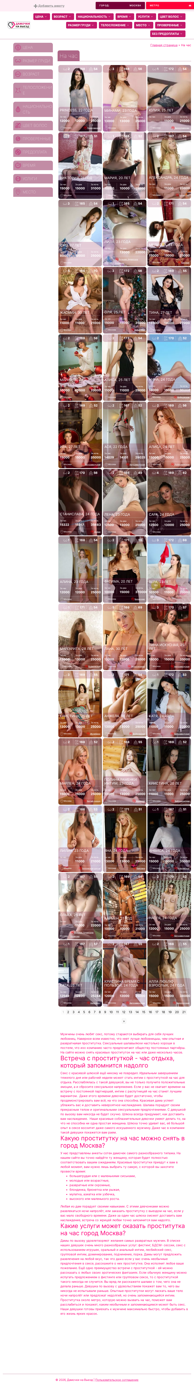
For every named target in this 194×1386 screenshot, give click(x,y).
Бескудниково (182, 127)
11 (117, 1012)
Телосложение (113, 25)
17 (156, 1012)
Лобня (97, 531)
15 (143, 1012)
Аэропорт (95, 1003)
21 (183, 1012)
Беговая (185, 262)
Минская (140, 801)
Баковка (141, 868)
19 (170, 1012)
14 (137, 1012)
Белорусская (182, 1003)
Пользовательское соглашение (116, 1380)
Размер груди (79, 25)
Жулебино (95, 733)
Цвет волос (169, 16)
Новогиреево (138, 666)
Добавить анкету (51, 6)
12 (123, 1012)
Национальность (92, 16)
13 (130, 1012)
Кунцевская (183, 868)
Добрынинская (181, 464)
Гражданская (93, 127)
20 (177, 1012)
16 (150, 1012)
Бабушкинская (182, 801)
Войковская (183, 397)
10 (111, 1012)
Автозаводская (92, 464)
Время (122, 16)
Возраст (60, 16)
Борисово (184, 195)
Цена (39, 16)
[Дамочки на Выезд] (19, 25)
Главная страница (164, 45)
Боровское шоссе (91, 868)
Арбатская (139, 329)
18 (163, 1012)
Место (141, 25)
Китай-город (93, 801)
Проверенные (168, 25)
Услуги (143, 16)
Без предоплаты (165, 34)
